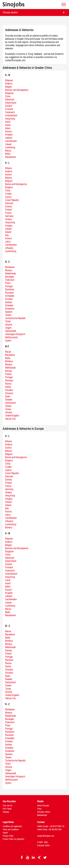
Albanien (9, 80)
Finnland (9, 109)
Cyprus (8, 196)
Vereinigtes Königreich (15, 334)
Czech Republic (12, 200)
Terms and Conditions (11, 829)
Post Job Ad (7, 805)
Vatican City (10, 418)
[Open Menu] (63, 4)
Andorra (8, 83)
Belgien (8, 86)
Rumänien (9, 289)
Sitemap (6, 811)
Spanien (8, 311)
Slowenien (9, 308)
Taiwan (8, 315)
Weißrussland (11, 337)
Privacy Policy (8, 835)
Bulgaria (9, 187)
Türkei (8, 321)
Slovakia (9, 390)
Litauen (8, 144)
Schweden (9, 295)
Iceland (8, 228)
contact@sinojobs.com (45, 835)
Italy (7, 235)
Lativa (7, 241)
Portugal (9, 286)
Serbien (8, 302)
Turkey (8, 409)
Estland (8, 105)
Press (39, 808)
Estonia (8, 206)
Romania (9, 380)
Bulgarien (9, 93)
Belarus (8, 177)
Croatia (8, 193)
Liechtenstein (11, 141)
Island (7, 125)
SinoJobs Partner (43, 811)
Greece (8, 219)
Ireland (8, 232)
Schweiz (9, 299)
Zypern (8, 340)
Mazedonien (10, 157)
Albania (8, 168)
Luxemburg (10, 147)
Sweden (8, 399)
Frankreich (10, 112)
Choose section (10, 12)
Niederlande (10, 273)
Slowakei (9, 305)
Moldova (9, 361)
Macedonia (10, 354)
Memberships (42, 815)
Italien (7, 128)
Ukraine (8, 324)
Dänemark (9, 99)
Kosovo (8, 131)
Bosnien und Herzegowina (16, 90)
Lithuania (9, 248)
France (8, 212)
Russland (9, 292)
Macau (8, 150)
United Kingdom (12, 415)
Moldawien (10, 267)
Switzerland (10, 402)
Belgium (9, 181)
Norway (8, 370)
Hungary (9, 225)
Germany (9, 216)
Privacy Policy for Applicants (13, 839)
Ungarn (8, 327)
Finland (8, 209)
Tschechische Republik (15, 318)
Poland (8, 374)
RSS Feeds (7, 808)
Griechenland (11, 115)
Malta (7, 153)
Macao (8, 351)
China (7, 96)
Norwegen (9, 276)
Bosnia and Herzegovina (16, 184)
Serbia (8, 386)
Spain (7, 396)
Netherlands (10, 367)
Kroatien (9, 134)
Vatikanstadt (10, 331)
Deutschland (10, 102)
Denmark (9, 203)
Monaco (8, 270)
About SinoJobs (43, 805)
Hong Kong (10, 118)
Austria (8, 174)
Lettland (8, 137)
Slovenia (9, 393)
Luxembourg (10, 251)
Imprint (5, 832)
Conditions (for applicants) (12, 826)
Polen (7, 283)
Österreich (10, 279)
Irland (7, 121)
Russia (8, 383)
